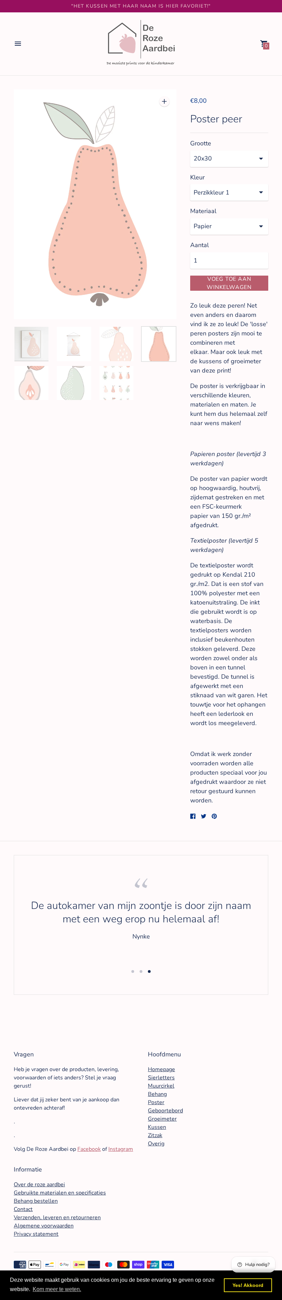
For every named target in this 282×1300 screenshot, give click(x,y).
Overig (156, 1143)
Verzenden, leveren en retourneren (57, 1217)
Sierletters (161, 1077)
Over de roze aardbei (39, 1184)
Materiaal (203, 211)
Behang (157, 1094)
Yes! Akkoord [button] (247, 1285)
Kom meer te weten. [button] (57, 1289)
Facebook (89, 1149)
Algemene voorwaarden (44, 1226)
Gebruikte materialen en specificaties (60, 1193)
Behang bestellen (36, 1201)
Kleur (197, 177)
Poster (156, 1102)
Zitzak (155, 1135)
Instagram (120, 1149)
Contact (23, 1209)
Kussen (157, 1127)
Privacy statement (36, 1234)
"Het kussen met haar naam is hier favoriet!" (141, 6)
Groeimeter (162, 1119)
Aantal (199, 245)
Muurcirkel (161, 1086)
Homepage (161, 1069)
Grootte (200, 143)
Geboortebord (165, 1110)
